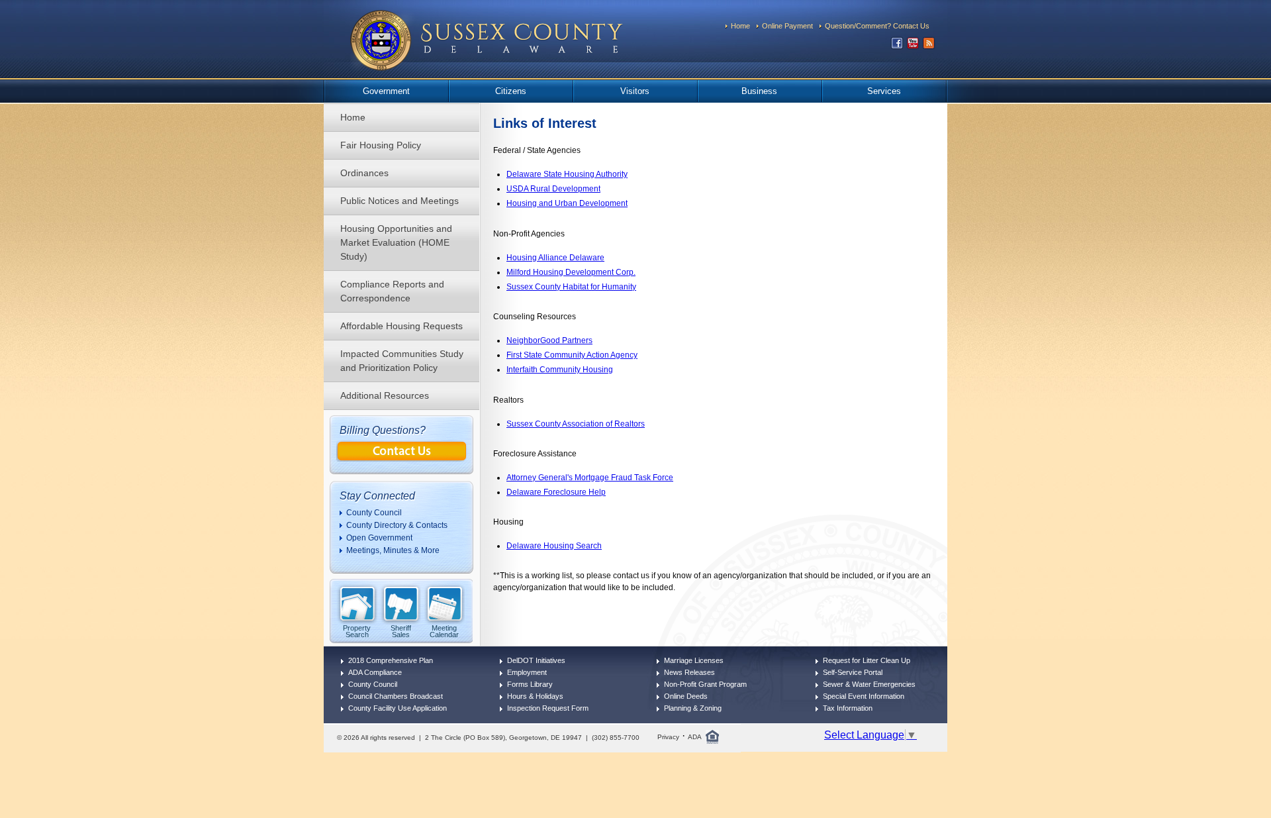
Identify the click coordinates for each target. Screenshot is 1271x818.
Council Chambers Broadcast (395, 696)
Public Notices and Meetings (399, 200)
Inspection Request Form (547, 708)
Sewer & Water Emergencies (869, 684)
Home (740, 26)
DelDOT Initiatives (536, 660)
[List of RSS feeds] (928, 46)
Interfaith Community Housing (559, 369)
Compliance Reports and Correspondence (392, 291)
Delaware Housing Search (554, 545)
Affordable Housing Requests (401, 326)
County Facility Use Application (397, 708)
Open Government (379, 537)
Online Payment (787, 26)
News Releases (689, 672)
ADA (695, 737)
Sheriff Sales (401, 631)
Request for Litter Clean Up (866, 660)
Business (759, 91)
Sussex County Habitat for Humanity (571, 286)
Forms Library (530, 684)
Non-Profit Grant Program (705, 684)
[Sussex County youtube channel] (912, 46)
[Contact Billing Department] (401, 458)
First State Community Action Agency (571, 355)
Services (884, 91)
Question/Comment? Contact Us (877, 26)
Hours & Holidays (535, 696)
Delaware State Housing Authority (567, 174)
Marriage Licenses (694, 660)
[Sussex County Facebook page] (897, 46)
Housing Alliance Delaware (555, 257)
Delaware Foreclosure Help (556, 492)
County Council (374, 512)
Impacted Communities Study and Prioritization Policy (401, 360)
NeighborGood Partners (549, 340)
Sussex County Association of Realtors (575, 424)
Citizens (510, 91)
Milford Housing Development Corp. (571, 272)
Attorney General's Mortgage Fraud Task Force (589, 477)
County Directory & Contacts (396, 525)
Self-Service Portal (852, 672)
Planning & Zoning (693, 708)
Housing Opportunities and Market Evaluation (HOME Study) (396, 242)
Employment (527, 672)
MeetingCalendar (444, 631)
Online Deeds (686, 696)
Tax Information (847, 708)
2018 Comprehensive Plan (390, 660)
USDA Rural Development (553, 188)
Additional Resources (384, 395)
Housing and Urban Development (567, 203)
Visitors (634, 91)
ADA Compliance (375, 672)
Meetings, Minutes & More (393, 550)
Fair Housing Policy (380, 145)
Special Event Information (863, 696)
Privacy (668, 737)
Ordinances (364, 173)
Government (386, 91)
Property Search (357, 631)
